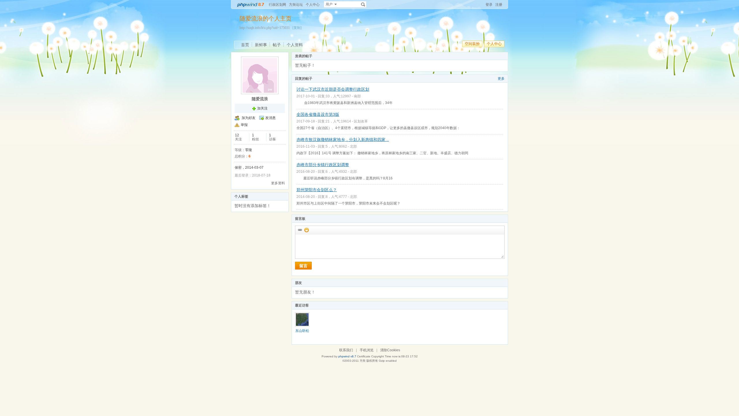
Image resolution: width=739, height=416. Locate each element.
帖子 (277, 44)
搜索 (363, 4)
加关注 (262, 108)
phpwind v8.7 (347, 356)
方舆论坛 (296, 4)
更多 (501, 79)
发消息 (270, 118)
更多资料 (278, 183)
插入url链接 (299, 229)
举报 (244, 125)
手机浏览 (367, 350)
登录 (489, 4)
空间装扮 (472, 44)
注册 (498, 4)
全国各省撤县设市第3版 (317, 114)
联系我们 (346, 350)
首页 (245, 44)
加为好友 (248, 118)
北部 (353, 146)
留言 (303, 265)
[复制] (297, 28)
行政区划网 (277, 4)
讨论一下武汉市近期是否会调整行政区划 (332, 89)
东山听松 (302, 331)
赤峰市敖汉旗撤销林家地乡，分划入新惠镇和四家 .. (342, 139)
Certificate (363, 356)
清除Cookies (390, 350)
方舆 (362, 360)
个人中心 (313, 4)
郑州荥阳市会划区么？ (316, 189)
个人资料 (295, 44)
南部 (357, 96)
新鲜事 (261, 44)
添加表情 (306, 229)
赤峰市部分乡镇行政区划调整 (322, 164)
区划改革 (361, 121)
